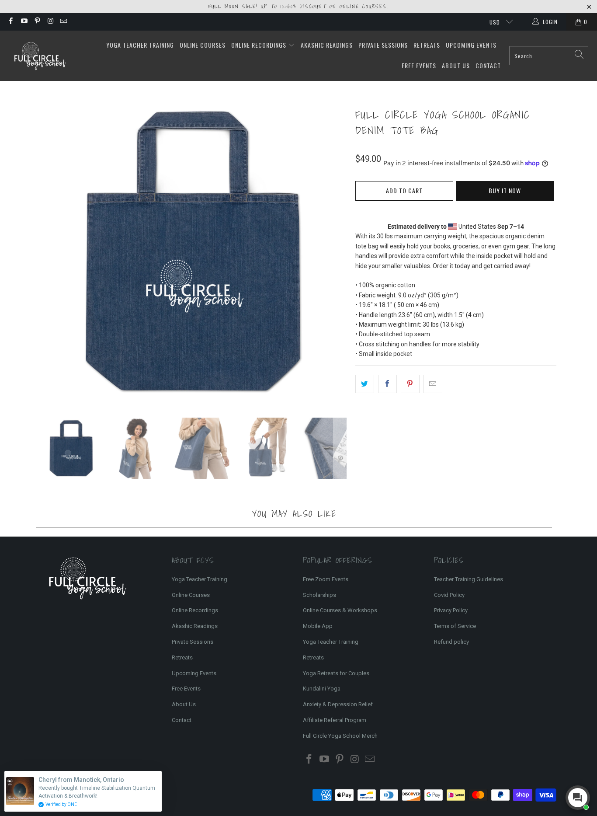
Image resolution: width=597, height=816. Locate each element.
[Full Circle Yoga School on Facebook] (10, 22)
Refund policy (451, 641)
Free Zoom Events (325, 579)
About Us (456, 65)
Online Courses (203, 44)
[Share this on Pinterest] (410, 384)
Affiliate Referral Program (334, 720)
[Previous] (47, 251)
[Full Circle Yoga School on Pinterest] (37, 22)
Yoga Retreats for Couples (336, 673)
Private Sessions (383, 44)
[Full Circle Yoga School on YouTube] (23, 22)
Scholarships (319, 595)
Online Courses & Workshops (340, 610)
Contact (488, 65)
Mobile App (318, 626)
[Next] (340, 251)
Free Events (419, 65)
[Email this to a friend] (432, 384)
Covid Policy (449, 595)
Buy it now (505, 190)
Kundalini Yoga (321, 688)
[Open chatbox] (578, 797)
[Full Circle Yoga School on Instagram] (50, 22)
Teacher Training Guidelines (468, 579)
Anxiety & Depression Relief (338, 704)
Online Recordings (259, 44)
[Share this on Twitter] (364, 384)
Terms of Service (455, 626)
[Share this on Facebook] (387, 384)
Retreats (426, 44)
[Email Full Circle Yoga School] (63, 22)
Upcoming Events (471, 44)
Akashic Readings (327, 44)
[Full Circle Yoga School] (39, 55)
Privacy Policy (451, 610)
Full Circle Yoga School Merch (340, 735)
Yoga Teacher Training (140, 44)
